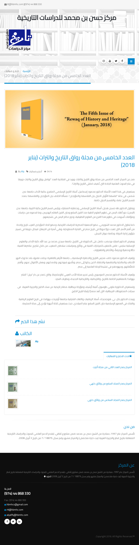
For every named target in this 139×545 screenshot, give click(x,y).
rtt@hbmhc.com (15, 510)
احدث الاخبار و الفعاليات (117, 356)
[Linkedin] (19, 521)
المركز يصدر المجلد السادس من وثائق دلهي (109, 400)
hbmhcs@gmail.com (17, 504)
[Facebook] (122, 61)
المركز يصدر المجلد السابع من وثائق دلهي (110, 383)
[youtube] (110, 61)
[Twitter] (116, 61)
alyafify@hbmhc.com (17, 515)
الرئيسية (26, 71)
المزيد (48, 476)
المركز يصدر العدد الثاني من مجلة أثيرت (112, 367)
